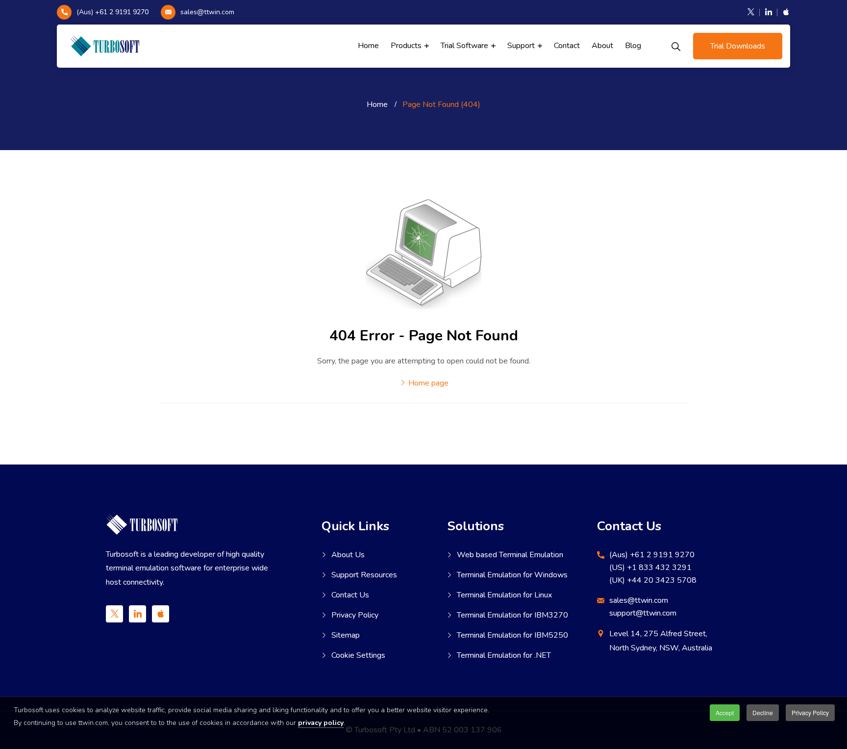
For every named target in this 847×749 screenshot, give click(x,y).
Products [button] (407, 45)
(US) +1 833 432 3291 (650, 567)
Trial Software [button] (465, 45)
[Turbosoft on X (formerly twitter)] (751, 12)
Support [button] (522, 45)
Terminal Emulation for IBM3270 (512, 615)
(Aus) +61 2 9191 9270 (112, 12)
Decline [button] (762, 712)
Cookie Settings (358, 655)
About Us (348, 554)
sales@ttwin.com (207, 12)
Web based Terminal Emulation (510, 554)
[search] (676, 46)
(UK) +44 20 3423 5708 (653, 580)
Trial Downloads (737, 46)
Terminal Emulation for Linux (504, 595)
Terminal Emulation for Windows (512, 574)
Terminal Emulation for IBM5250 (512, 635)
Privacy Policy (354, 615)
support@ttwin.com (642, 613)
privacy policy (321, 722)
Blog (633, 45)
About (602, 45)
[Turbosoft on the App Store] (784, 12)
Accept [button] (725, 712)
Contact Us (350, 595)
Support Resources (364, 574)
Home (368, 45)
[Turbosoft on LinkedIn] (768, 12)
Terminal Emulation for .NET (504, 655)
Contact (567, 45)
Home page (427, 383)
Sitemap (345, 635)
